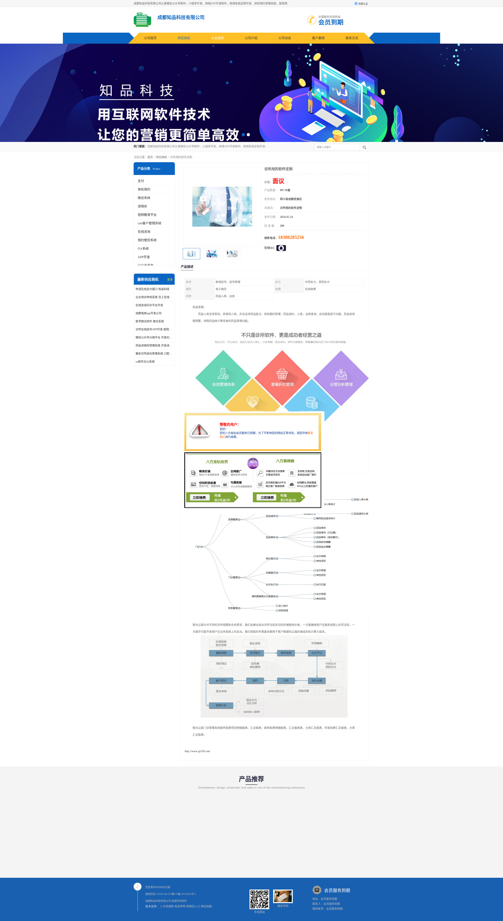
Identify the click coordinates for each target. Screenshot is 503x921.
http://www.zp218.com (197, 751)
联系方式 (352, 38)
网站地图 (206, 906)
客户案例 (318, 38)
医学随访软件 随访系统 (150, 321)
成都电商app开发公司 (149, 313)
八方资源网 (167, 906)
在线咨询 (144, 231)
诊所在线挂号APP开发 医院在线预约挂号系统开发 (154, 329)
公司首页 (150, 38)
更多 (170, 279)
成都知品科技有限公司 (158, 900)
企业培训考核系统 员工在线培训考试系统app (154, 297)
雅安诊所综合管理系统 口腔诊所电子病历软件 (154, 353)
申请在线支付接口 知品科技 (152, 289)
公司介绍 (251, 38)
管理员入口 (193, 906)
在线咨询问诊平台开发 (149, 305)
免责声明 (179, 906)
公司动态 (284, 38)
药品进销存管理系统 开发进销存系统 (154, 345)
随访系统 (144, 198)
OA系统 (143, 248)
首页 (150, 157)
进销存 (142, 206)
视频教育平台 (147, 214)
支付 (141, 181)
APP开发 (144, 257)
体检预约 (144, 189)
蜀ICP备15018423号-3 (183, 893)
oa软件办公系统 (145, 361)
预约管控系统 (147, 240)
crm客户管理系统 (149, 223)
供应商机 (184, 38)
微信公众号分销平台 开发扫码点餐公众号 (154, 337)
